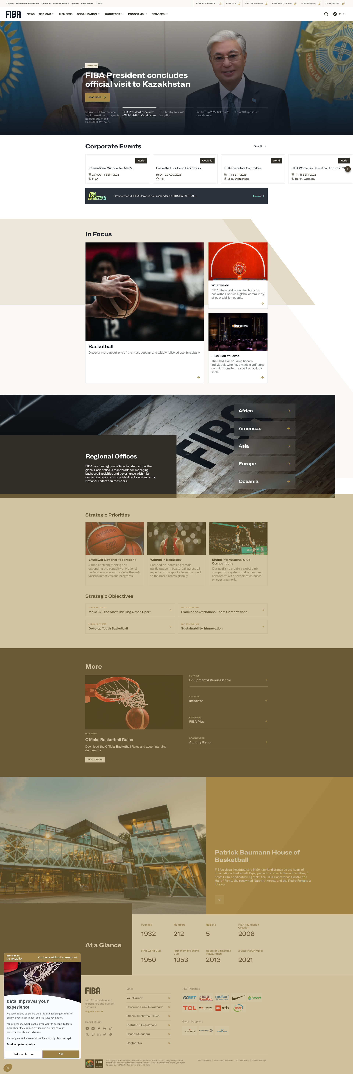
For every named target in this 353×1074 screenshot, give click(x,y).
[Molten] (222, 997)
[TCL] (189, 1008)
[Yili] (238, 1008)
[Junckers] (189, 1030)
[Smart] (254, 997)
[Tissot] (206, 1008)
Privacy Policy (204, 1060)
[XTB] (222, 1008)
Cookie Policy (242, 1060)
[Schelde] (222, 1030)
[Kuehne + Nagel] (206, 1030)
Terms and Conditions (223, 1060)
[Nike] (238, 997)
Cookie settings (259, 1060)
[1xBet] (189, 997)
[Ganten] (206, 997)
